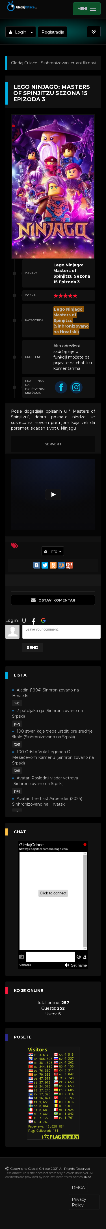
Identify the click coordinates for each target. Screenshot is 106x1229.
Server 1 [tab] (53, 444)
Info (53, 551)
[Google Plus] (69, 565)
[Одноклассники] (53, 565)
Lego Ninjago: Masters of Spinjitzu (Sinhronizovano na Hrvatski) (71, 320)
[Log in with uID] (24, 620)
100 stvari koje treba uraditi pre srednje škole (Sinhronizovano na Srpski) (52, 734)
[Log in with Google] (43, 620)
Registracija (53, 32)
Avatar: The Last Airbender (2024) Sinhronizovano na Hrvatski (47, 801)
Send (32, 647)
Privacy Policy (79, 1202)
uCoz (87, 1177)
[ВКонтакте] (36, 565)
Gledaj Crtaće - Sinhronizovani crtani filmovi (53, 62)
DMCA (78, 1187)
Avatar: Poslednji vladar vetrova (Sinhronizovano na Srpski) (45, 780)
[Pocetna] (21, 10)
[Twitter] (45, 565)
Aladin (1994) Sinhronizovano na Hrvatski (45, 693)
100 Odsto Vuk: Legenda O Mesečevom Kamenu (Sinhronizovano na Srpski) (53, 757)
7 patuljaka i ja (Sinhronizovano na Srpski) (47, 713)
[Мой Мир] (61, 565)
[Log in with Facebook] (33, 620)
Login (20, 32)
